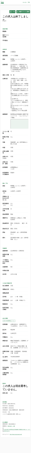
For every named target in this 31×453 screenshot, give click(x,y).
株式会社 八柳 (11, 426)
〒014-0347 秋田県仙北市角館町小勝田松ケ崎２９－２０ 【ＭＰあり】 (17, 430)
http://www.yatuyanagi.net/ (16, 434)
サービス (25, 2)
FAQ (29, 2)
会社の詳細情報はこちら (9, 320)
